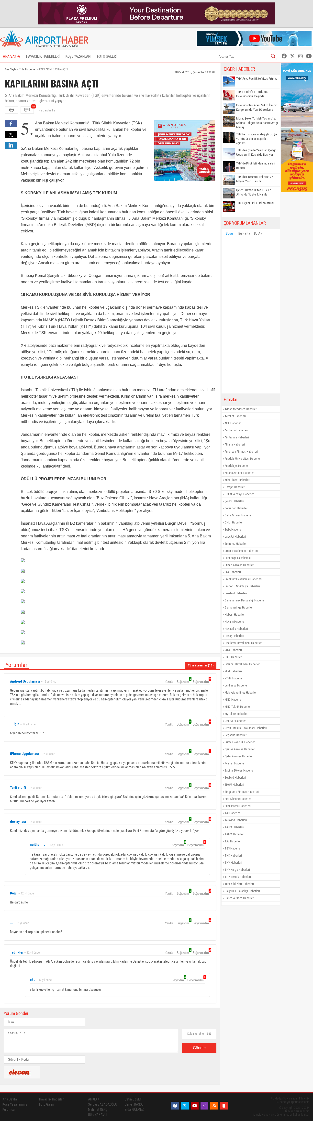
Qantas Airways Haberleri (240, 749)
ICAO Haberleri (233, 657)
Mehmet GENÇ (98, 1109)
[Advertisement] (251, 316)
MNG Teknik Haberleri (238, 706)
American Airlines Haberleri (241, 451)
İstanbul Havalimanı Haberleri (242, 664)
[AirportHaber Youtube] (309, 56)
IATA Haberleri (233, 650)
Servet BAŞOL (134, 1104)
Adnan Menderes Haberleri (241, 409)
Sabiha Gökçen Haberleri (240, 770)
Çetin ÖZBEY (133, 1099)
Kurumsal (8, 1109)
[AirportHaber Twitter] (292, 56)
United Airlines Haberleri (239, 898)
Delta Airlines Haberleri (239, 515)
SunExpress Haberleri (238, 806)
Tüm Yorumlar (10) (200, 665)
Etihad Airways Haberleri (239, 565)
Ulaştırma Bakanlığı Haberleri (242, 891)
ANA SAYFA (11, 56)
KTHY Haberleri (234, 678)
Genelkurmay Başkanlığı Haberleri (245, 600)
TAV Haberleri (233, 841)
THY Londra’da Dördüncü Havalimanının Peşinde (252, 94)
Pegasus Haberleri (236, 735)
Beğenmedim (201, 682)
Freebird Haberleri (236, 593)
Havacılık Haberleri (236, 629)
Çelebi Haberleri (234, 501)
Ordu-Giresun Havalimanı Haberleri (246, 728)
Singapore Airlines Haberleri (242, 792)
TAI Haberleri (233, 813)
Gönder (199, 1048)
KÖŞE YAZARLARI (78, 56)
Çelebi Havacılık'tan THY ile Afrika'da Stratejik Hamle (253, 192)
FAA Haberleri (233, 572)
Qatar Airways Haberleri (239, 756)
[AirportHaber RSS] (214, 1106)
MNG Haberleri (234, 699)
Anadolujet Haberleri (237, 466)
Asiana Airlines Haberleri (240, 473)
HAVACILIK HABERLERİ (43, 56)
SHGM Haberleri (234, 784)
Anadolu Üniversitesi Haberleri (243, 458)
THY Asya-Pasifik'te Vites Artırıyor (257, 78)
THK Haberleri (233, 855)
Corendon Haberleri (236, 508)
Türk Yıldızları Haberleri (239, 884)
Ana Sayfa (9, 1099)
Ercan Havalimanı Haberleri (241, 551)
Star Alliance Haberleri (238, 799)
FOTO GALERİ (107, 56)
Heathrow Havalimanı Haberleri (243, 643)
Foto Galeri (46, 1104)
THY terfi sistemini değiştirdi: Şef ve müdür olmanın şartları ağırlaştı (257, 138)
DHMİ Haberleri (234, 522)
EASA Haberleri (234, 529)
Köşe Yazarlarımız (14, 1104)
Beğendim (183, 682)
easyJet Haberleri (235, 536)
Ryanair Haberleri (235, 763)
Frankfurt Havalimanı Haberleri (243, 579)
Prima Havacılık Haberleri (240, 742)
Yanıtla (169, 682)
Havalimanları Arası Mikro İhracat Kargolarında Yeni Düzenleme (257, 107)
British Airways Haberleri (240, 494)
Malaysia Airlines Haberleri (241, 692)
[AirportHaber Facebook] (284, 56)
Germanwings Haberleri (239, 607)
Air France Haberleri (237, 437)
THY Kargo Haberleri (237, 869)
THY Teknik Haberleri (238, 877)
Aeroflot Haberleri (235, 416)
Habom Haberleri (235, 614)
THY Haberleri (233, 862)
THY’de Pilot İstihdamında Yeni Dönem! (255, 166)
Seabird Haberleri (235, 777)
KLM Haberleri (233, 671)
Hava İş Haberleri (235, 621)
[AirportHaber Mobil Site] (224, 1106)
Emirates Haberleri (236, 543)
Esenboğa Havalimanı (238, 558)
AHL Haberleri (233, 423)
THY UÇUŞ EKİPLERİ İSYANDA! (255, 203)
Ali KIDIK (93, 1099)
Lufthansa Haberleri (236, 685)
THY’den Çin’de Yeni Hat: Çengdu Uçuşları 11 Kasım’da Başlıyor (257, 152)
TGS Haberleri (233, 848)
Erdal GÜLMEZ (134, 1109)
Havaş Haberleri (234, 636)
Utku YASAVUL (98, 1115)
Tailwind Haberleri (236, 820)
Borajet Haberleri (235, 487)
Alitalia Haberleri (235, 444)
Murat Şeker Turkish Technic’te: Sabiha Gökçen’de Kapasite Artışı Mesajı (257, 123)
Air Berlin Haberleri (236, 430)
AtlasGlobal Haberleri (237, 480)
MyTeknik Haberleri (236, 714)
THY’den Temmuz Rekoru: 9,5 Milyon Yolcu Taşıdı (254, 179)
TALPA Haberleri (234, 827)
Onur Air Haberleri (235, 721)
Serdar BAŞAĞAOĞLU (102, 1104)
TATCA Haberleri (234, 834)
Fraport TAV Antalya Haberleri (242, 586)
